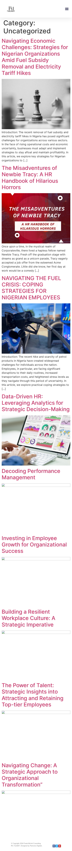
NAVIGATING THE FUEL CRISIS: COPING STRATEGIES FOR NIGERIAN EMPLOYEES (31, 288)
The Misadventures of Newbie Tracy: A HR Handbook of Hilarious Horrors (30, 177)
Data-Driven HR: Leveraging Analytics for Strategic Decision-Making (36, 403)
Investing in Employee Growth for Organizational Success (34, 544)
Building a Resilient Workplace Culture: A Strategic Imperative (28, 618)
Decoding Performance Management (31, 474)
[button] (66, 9)
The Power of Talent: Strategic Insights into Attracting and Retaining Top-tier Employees (32, 695)
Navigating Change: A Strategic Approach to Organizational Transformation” (30, 775)
